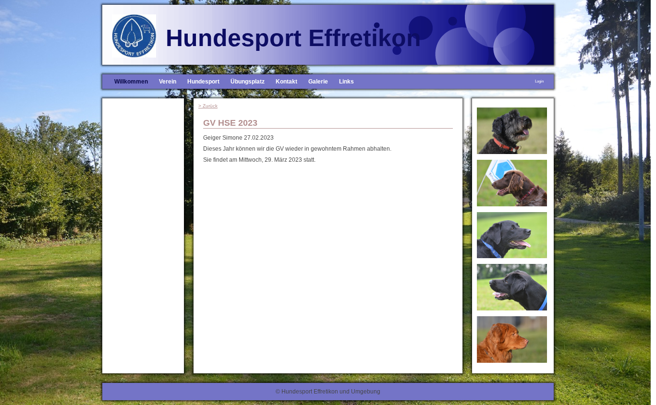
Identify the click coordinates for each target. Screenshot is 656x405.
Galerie (318, 81)
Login (539, 81)
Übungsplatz (248, 81)
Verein (167, 81)
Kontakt (286, 81)
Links (346, 81)
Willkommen (131, 81)
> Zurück (208, 105)
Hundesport (203, 81)
